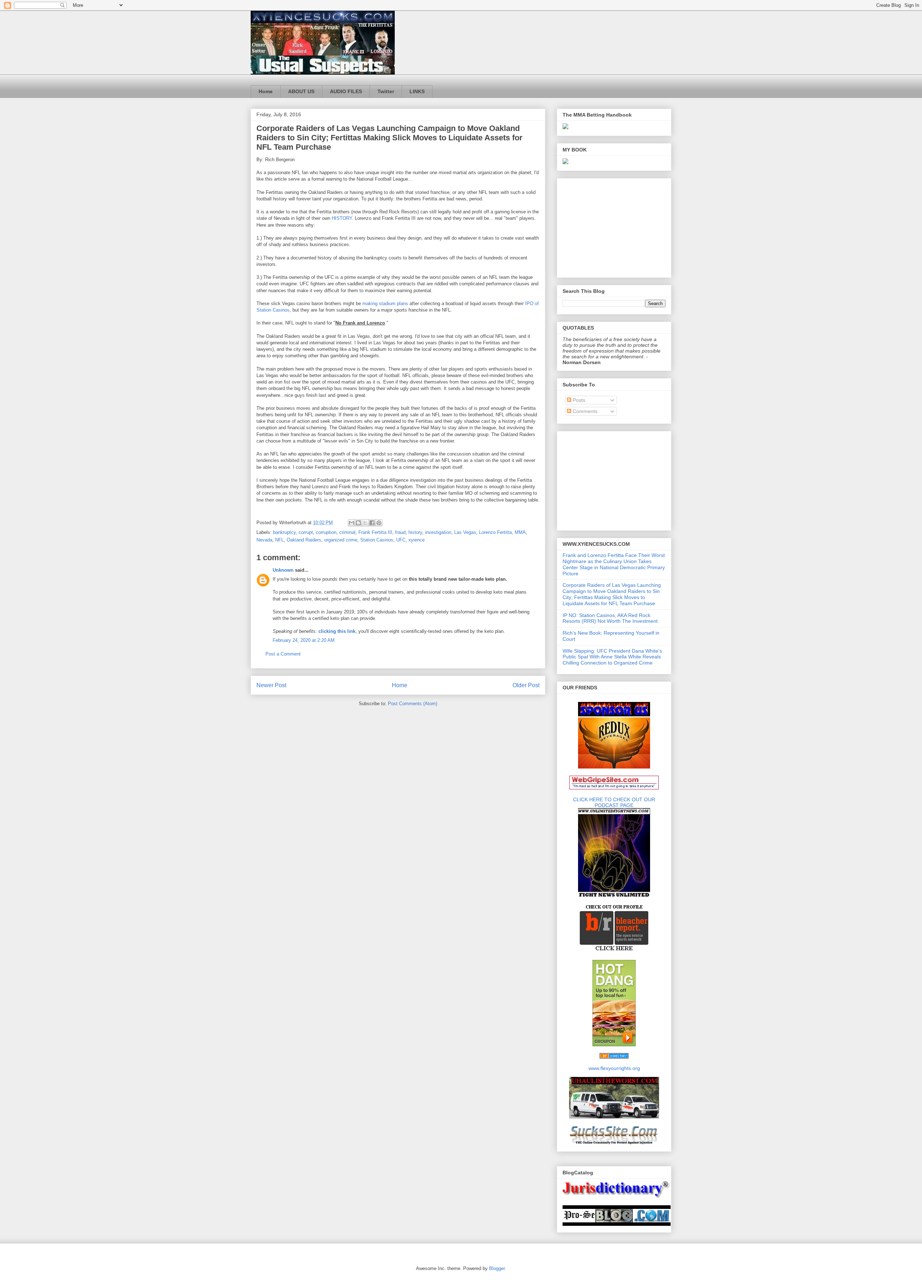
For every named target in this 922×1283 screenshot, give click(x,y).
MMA (520, 532)
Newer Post (271, 685)
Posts (578, 400)
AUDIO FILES (346, 91)
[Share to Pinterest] (378, 522)
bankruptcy (284, 532)
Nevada (264, 540)
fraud (400, 532)
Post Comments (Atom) (412, 703)
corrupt (306, 532)
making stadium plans (385, 303)
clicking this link (336, 631)
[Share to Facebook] (372, 522)
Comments (584, 411)
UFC (401, 540)
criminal (347, 532)
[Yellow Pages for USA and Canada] (614, 1057)
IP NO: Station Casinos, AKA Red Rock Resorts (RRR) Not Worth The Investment (610, 618)
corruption (326, 532)
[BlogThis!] (358, 522)
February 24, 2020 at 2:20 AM (304, 640)
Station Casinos (376, 540)
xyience (416, 540)
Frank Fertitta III (375, 532)
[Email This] (351, 522)
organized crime (340, 540)
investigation (438, 532)
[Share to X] (365, 522)
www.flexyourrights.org (614, 1068)
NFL (279, 540)
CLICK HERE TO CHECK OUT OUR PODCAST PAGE (614, 802)
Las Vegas (465, 532)
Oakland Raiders (304, 540)
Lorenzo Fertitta (495, 532)
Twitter (385, 91)
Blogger (497, 1268)
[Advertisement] (608, 226)
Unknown (283, 570)
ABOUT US (301, 91)
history (415, 532)
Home (266, 91)
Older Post (526, 685)
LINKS (417, 91)
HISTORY (342, 218)
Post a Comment (283, 654)
